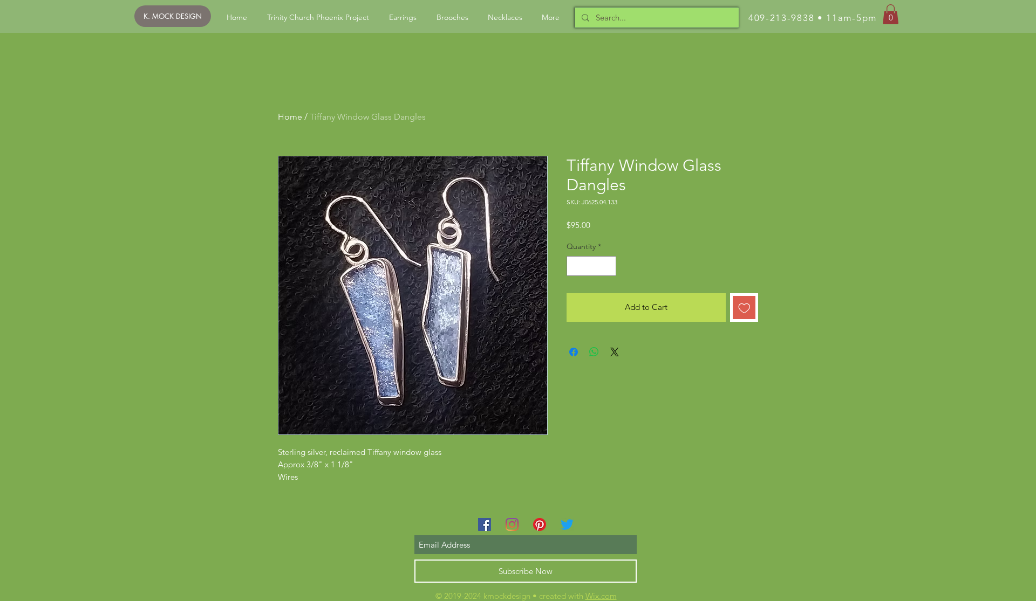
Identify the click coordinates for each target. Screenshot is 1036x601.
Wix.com (601, 596)
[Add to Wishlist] (744, 307)
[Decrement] (575, 266)
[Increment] (608, 266)
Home (290, 117)
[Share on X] (614, 352)
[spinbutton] (591, 266)
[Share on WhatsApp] (594, 352)
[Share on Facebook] (573, 352)
